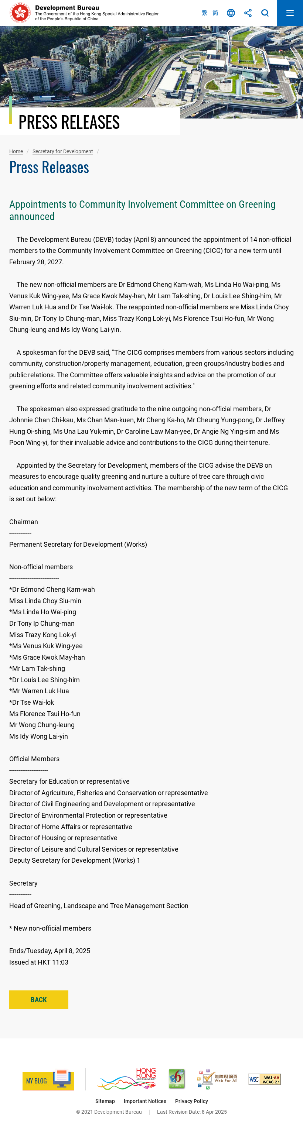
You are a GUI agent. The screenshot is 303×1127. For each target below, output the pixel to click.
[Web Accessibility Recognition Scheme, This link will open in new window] (217, 1079)
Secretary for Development (63, 151)
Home (16, 151)
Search (265, 13)
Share (248, 13)
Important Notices (145, 1101)
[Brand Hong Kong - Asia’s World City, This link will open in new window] (126, 1079)
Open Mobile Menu (290, 13)
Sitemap (105, 1101)
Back (39, 1000)
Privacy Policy (191, 1101)
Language (231, 13)
